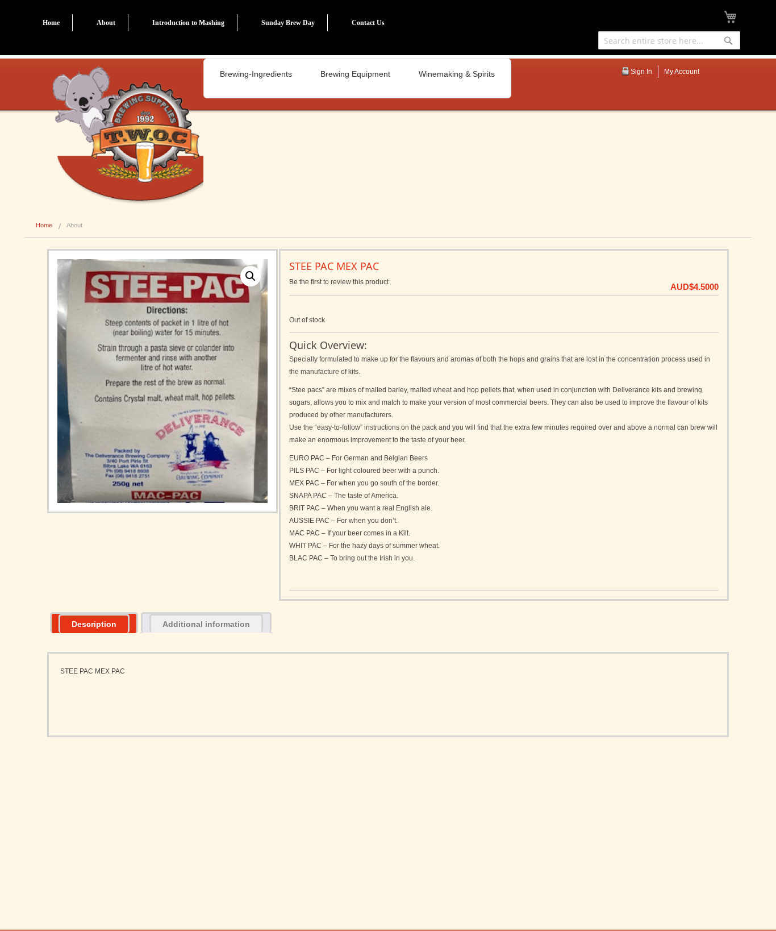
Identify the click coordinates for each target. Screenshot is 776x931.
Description (94, 624)
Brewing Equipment (355, 73)
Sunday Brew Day (288, 23)
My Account (681, 72)
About (106, 23)
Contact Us (368, 23)
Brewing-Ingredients (256, 73)
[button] (250, 276)
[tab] (94, 622)
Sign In (641, 72)
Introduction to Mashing (188, 23)
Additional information (206, 624)
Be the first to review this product (339, 282)
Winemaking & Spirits (457, 73)
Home (51, 23)
